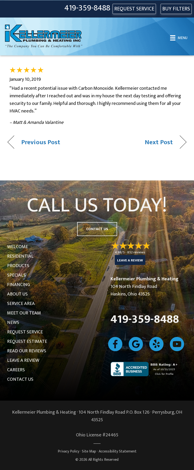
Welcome (17, 247)
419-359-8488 (87, 8)
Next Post (159, 142)
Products (18, 266)
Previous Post (40, 142)
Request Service (25, 332)
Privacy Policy (68, 451)
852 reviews (136, 252)
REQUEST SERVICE (134, 8)
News (13, 322)
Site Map (89, 451)
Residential (20, 256)
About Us (17, 294)
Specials (16, 275)
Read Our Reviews (26, 351)
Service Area (21, 304)
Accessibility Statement (118, 451)
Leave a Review (23, 360)
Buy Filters (176, 8)
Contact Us (20, 379)
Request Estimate (27, 341)
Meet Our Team (24, 313)
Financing (18, 285)
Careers (16, 370)
